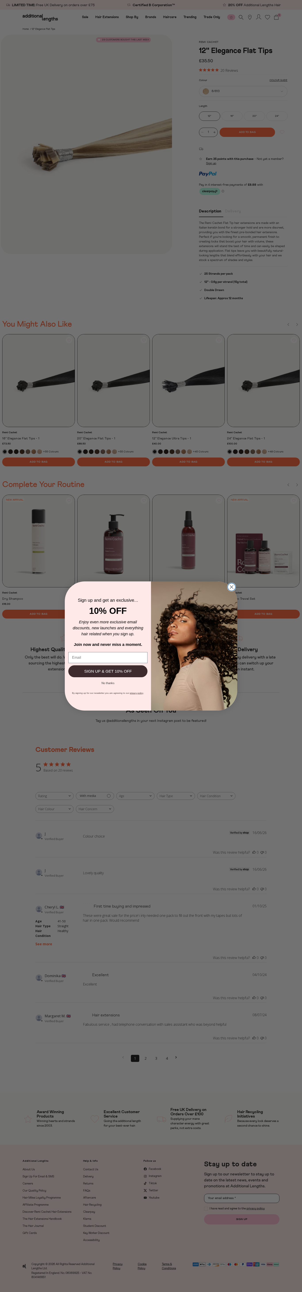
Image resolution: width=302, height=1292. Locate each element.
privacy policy (136, 693)
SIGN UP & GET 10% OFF (108, 671)
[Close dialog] (231, 587)
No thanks (108, 683)
